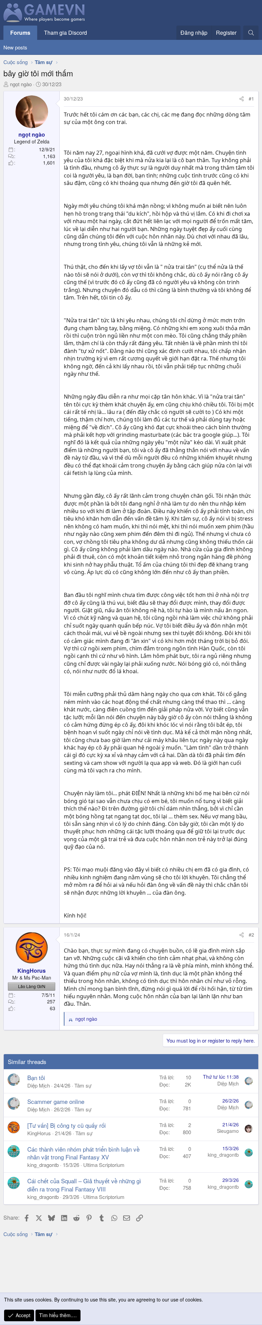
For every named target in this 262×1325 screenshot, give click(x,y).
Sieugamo (228, 1130)
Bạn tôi (36, 1077)
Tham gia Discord (65, 32)
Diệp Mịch (38, 1085)
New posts (15, 47)
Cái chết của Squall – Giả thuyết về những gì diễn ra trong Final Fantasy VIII (84, 1184)
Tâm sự (82, 1085)
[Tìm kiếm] (251, 33)
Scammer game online (55, 1101)
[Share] (241, 98)
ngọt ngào (21, 84)
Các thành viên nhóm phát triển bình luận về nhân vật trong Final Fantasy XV (83, 1153)
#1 (251, 98)
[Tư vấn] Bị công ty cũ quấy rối (66, 1125)
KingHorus (39, 1133)
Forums (20, 32)
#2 (251, 934)
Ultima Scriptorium (104, 1164)
